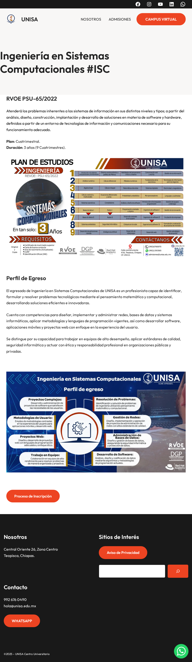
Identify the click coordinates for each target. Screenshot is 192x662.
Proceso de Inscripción (33, 496)
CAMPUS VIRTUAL (161, 19)
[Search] (178, 571)
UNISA (29, 19)
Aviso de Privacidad (123, 552)
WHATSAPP (22, 620)
